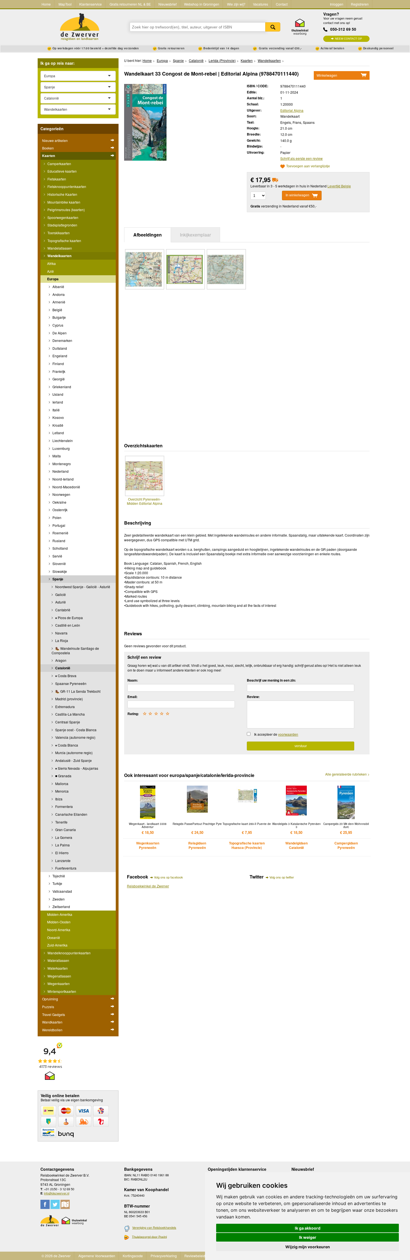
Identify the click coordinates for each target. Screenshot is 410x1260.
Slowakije (59, 571)
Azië (50, 271)
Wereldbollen (52, 1029)
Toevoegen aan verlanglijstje (308, 166)
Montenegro (61, 463)
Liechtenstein (62, 440)
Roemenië (60, 532)
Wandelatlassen (59, 248)
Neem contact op (348, 38)
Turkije (57, 883)
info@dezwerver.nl (56, 1193)
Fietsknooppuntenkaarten (66, 186)
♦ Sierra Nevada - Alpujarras (76, 768)
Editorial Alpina (291, 110)
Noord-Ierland (63, 479)
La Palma (62, 845)
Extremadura (64, 706)
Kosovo (58, 417)
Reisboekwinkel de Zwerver (148, 886)
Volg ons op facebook (168, 877)
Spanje (57, 578)
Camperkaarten (59, 163)
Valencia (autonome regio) (74, 737)
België (57, 309)
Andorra (58, 294)
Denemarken (62, 340)
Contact (282, 4)
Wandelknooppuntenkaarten (69, 952)
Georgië (58, 378)
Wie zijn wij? (236, 4)
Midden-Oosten (59, 921)
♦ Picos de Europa (68, 617)
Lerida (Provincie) (222, 60)
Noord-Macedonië (66, 486)
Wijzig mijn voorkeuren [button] (307, 1246)
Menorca (61, 791)
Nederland (60, 471)
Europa (53, 278)
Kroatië (57, 425)
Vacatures (260, 4)
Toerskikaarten (58, 232)
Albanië (58, 286)
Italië (56, 409)
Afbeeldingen (147, 234)
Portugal (58, 525)
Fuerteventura (65, 868)
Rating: (133, 713)
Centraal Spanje (67, 722)
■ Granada (62, 775)
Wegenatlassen (59, 976)
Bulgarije (59, 317)
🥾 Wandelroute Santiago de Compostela (75, 650)
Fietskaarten (56, 179)
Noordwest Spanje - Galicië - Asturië (82, 586)
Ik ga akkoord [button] (307, 1228)
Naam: (132, 680)
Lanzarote (62, 860)
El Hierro (61, 852)
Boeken (48, 148)
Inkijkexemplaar (195, 234)
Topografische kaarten (64, 240)
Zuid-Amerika (57, 945)
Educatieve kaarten (62, 171)
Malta (56, 455)
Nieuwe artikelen (55, 140)
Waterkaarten (57, 968)
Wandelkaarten (59, 255)
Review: (253, 696)
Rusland (58, 540)
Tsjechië (58, 875)
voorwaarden (288, 734)
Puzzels (48, 1006)
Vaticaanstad (62, 891)
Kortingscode (133, 1255)
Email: (132, 696)
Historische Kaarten (62, 194)
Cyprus (57, 325)
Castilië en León (67, 625)
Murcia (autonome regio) (73, 752)
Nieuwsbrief (167, 4)
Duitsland (59, 348)
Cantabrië (62, 609)
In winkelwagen (297, 195)
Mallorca (61, 783)
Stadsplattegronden (62, 225)
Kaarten (48, 155)
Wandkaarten (52, 1022)
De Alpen (59, 332)
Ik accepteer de (276, 734)
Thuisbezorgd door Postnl (149, 1236)
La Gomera (63, 837)
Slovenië (59, 563)
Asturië (60, 602)
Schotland (60, 548)
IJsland (57, 394)
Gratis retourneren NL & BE (130, 4)
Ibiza (58, 798)
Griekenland (61, 386)
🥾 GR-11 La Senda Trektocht (77, 691)
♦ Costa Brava (65, 675)
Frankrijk (58, 371)
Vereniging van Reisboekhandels (154, 1227)
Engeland (59, 355)
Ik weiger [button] (307, 1237)
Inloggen (336, 4)
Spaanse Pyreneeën (70, 683)
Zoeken (272, 27)
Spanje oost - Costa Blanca (75, 729)
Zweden (58, 899)
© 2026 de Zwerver (56, 1255)
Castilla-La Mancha (69, 714)
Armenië (58, 302)
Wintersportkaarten (61, 991)
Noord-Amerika (58, 929)
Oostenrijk (59, 509)
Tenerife (60, 822)
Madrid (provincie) (68, 698)
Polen (56, 517)
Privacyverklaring (164, 1255)
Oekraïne (59, 502)
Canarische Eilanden (70, 814)
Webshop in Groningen (201, 4)
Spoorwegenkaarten (62, 217)
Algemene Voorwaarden (96, 1255)
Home (46, 4)
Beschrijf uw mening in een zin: (271, 680)
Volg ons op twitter (281, 877)
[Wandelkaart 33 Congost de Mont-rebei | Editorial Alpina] (145, 121)
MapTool (65, 4)
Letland (58, 432)
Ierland (57, 402)
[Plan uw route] (65, 1204)
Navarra (60, 633)
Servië (57, 556)
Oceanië (53, 937)
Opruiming (50, 998)
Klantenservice (90, 4)
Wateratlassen (58, 960)
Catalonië (62, 667)
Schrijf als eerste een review (301, 158)
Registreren (360, 4)
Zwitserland (61, 906)
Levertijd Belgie (339, 186)
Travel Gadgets (53, 1014)
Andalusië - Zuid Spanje (73, 760)
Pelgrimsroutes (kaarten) (66, 209)
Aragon (60, 660)
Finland (58, 363)
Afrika (51, 263)
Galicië (60, 594)
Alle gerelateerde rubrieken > (347, 774)
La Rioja (61, 640)
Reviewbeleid (194, 1255)
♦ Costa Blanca (66, 745)
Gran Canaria (65, 829)
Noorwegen (61, 494)
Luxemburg (61, 448)
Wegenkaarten (58, 983)
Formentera (63, 806)
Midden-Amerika (59, 914)
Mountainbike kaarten (63, 202)
